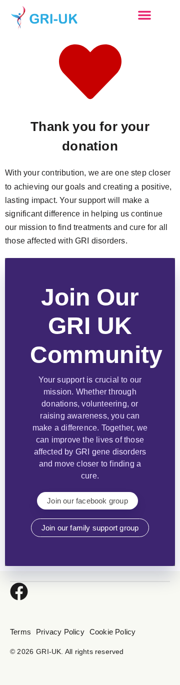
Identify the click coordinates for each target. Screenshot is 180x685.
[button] (144, 15)
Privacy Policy (60, 632)
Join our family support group (90, 528)
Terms (20, 632)
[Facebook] (19, 591)
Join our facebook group (87, 500)
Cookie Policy (113, 632)
